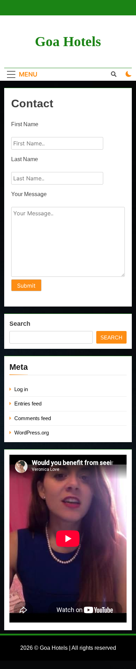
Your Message (29, 194)
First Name (24, 124)
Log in (21, 389)
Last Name (24, 159)
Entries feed (27, 404)
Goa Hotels (68, 41)
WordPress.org (31, 433)
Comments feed (32, 418)
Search (19, 323)
